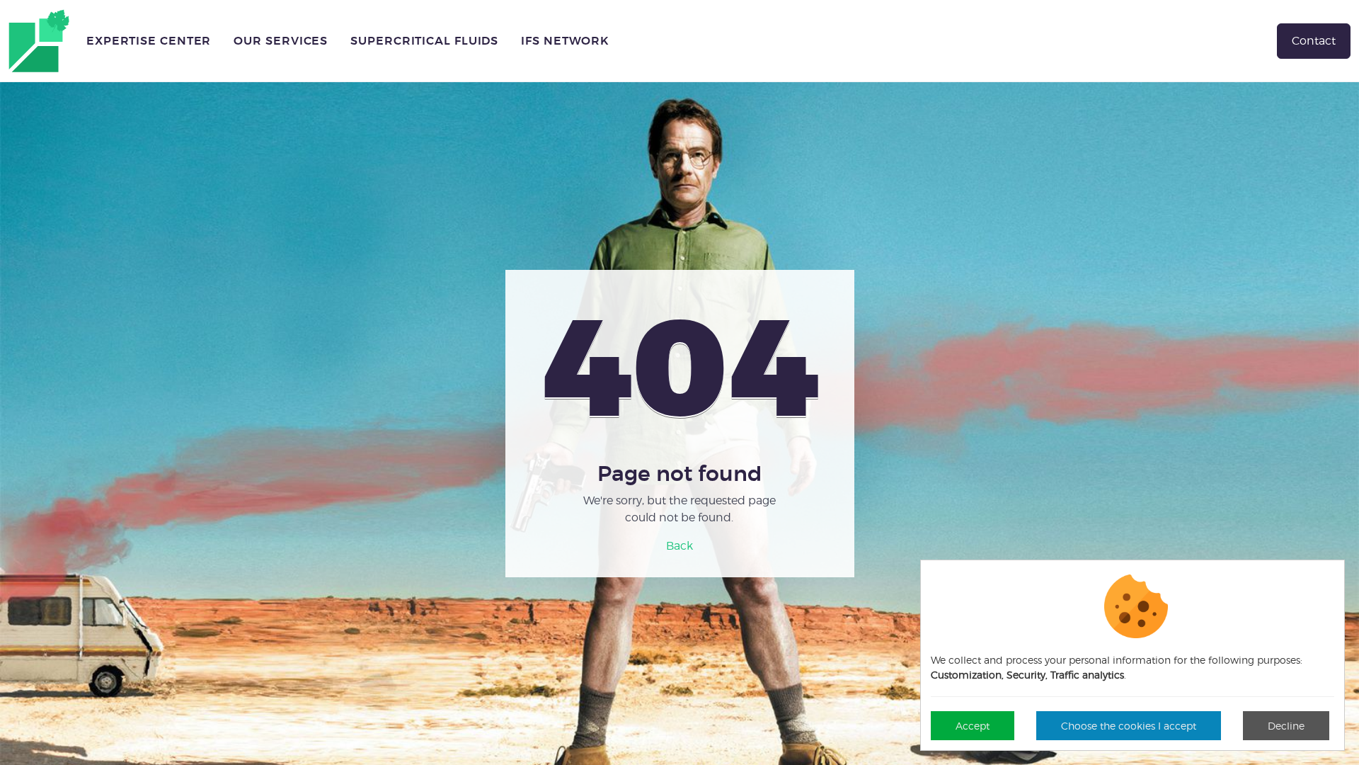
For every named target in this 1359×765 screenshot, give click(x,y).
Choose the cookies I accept (1128, 726)
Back (679, 545)
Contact (1314, 40)
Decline (1286, 726)
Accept (973, 726)
